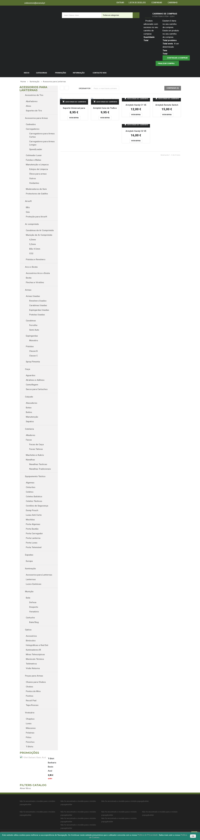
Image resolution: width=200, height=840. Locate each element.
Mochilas (30, 519)
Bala (28, 598)
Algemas (30, 482)
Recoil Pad (31, 700)
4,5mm (32, 239)
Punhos (29, 696)
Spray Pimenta (33, 361)
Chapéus (30, 719)
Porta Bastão (32, 529)
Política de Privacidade (147, 835)
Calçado (28, 397)
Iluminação (30, 568)
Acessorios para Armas (36, 118)
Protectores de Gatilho (37, 193)
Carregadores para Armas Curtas (42, 135)
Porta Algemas (33, 524)
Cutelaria (29, 429)
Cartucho (30, 617)
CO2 (31, 253)
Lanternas (31, 579)
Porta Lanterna (33, 538)
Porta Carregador (34, 533)
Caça (27, 369)
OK (193, 836)
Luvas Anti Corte (34, 515)
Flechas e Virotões (35, 282)
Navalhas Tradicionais (40, 469)
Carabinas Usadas (38, 305)
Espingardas (32, 336)
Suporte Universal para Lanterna (74, 108)
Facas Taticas (36, 449)
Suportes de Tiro (34, 110)
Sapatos (30, 421)
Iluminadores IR (33, 650)
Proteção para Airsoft (36, 216)
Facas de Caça (36, 444)
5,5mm (32, 244)
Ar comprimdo (31, 224)
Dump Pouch (32, 510)
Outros (32, 178)
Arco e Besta (31, 267)
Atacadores (31, 403)
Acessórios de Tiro (33, 95)
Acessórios (31, 636)
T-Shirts (29, 746)
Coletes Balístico (34, 496)
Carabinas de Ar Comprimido (40, 230)
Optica (27, 630)
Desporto (33, 607)
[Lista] (67, 88)
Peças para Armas (33, 676)
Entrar (120, 2)
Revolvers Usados (37, 301)
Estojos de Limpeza (38, 169)
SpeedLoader (35, 149)
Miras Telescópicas (35, 654)
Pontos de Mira (33, 691)
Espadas (28, 555)
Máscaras (31, 728)
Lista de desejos (137, 2)
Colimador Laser (34, 155)
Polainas (30, 733)
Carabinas (31, 320)
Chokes (29, 686)
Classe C (33, 355)
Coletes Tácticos (34, 501)
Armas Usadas (33, 296)
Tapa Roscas (32, 705)
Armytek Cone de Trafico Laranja (105, 108)
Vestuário (29, 712)
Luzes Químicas (33, 584)
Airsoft (28, 201)
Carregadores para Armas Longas (42, 143)
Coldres (29, 492)
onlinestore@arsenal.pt (34, 3)
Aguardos (30, 375)
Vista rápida (74, 118)
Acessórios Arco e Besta (38, 273)
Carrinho (172, 2)
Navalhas (30, 459)
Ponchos (30, 742)
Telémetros (31, 663)
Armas (27, 290)
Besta (28, 278)
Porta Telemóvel (33, 547)
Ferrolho (33, 325)
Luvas (28, 723)
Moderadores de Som (36, 189)
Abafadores (31, 101)
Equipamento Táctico (34, 476)
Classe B (33, 351)
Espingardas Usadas (39, 310)
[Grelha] (62, 88)
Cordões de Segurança (37, 506)
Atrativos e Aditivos (35, 380)
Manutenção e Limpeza (37, 164)
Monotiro (33, 340)
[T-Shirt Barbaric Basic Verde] (34, 757)
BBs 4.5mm (34, 249)
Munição (28, 591)
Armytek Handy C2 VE (136, 131)
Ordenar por (84, 88)
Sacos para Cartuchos (36, 389)
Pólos (28, 737)
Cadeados (31, 124)
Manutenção (32, 417)
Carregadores (32, 129)
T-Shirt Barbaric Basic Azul (52, 764)
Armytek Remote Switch (166, 105)
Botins (29, 412)
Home (23, 81)
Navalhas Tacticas (38, 464)
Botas (29, 407)
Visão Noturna (33, 668)
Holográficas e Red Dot (37, 645)
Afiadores (30, 435)
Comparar (156, 2)
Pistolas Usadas (37, 314)
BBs (28, 207)
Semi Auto (34, 330)
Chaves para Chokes (36, 682)
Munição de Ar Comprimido (39, 235)
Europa (29, 561)
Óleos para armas (38, 174)
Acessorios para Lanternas (39, 575)
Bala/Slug (34, 622)
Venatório (34, 611)
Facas (29, 440)
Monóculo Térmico (35, 659)
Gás (28, 212)
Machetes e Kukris (35, 455)
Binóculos (31, 640)
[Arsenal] (38, 15)
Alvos (28, 106)
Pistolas (30, 346)
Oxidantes (34, 183)
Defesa (32, 602)
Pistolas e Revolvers (35, 259)
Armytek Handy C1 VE (136, 105)
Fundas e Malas (33, 160)
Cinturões (30, 487)
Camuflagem (32, 384)
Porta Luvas (31, 543)
